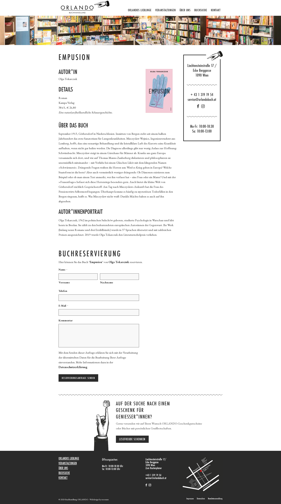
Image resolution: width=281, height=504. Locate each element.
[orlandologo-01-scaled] (84, 8)
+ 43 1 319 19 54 (202, 94)
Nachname (106, 282)
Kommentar (66, 320)
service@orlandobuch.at (202, 99)
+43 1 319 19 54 (153, 475)
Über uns (63, 468)
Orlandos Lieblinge (69, 458)
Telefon (63, 291)
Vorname (64, 282)
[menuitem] (139, 9)
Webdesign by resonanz (99, 499)
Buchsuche (64, 473)
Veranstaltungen (68, 463)
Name (63, 269)
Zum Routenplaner (153, 468)
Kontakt (63, 477)
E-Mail (63, 305)
